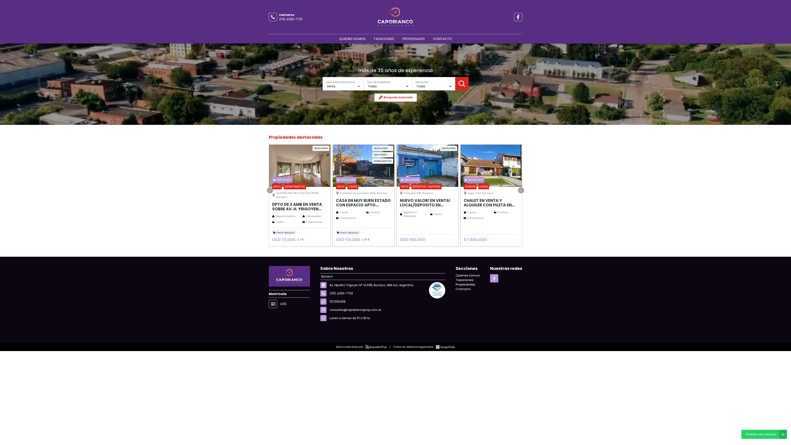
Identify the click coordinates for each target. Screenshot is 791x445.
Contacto (442, 38)
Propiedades (413, 38)
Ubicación (421, 82)
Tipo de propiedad (378, 82)
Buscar (462, 83)
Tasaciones (384, 38)
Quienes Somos (352, 38)
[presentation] (270, 190)
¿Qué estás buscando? (340, 82)
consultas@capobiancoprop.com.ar (355, 310)
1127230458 (337, 302)
